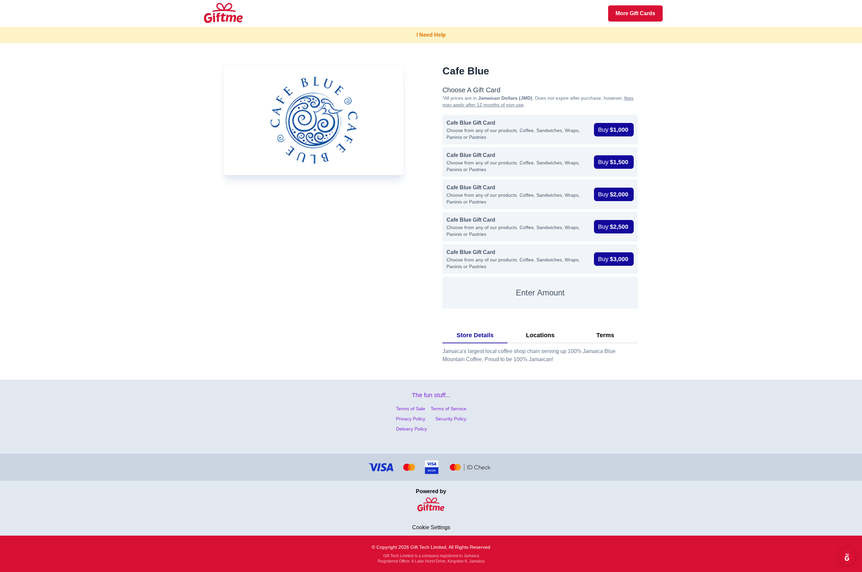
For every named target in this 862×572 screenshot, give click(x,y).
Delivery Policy (411, 429)
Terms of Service (448, 408)
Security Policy (450, 418)
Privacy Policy (410, 418)
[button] (614, 129)
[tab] (474, 335)
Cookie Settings (431, 527)
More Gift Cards (635, 13)
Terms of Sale (410, 408)
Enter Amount (540, 292)
